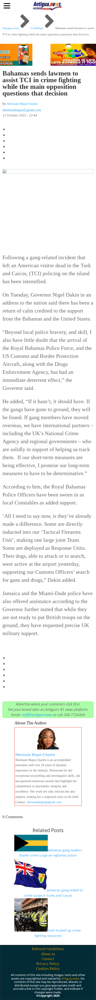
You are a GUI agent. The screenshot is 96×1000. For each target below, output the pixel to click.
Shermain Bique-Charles (22, 104)
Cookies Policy (48, 968)
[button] (8, 6)
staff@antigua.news (37, 714)
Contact (48, 959)
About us (48, 954)
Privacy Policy (47, 964)
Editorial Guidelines (48, 949)
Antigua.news (70, 978)
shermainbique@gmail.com (21, 110)
